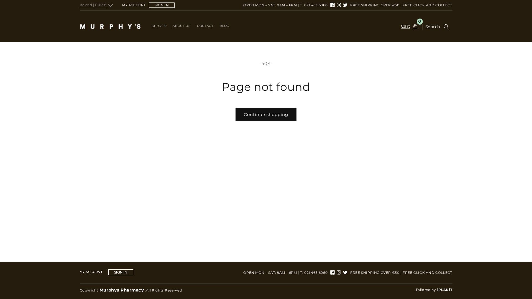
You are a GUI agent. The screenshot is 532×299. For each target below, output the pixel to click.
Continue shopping (266, 114)
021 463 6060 (316, 5)
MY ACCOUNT (91, 272)
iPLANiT (444, 290)
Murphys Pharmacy (121, 290)
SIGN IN (162, 5)
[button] (158, 26)
